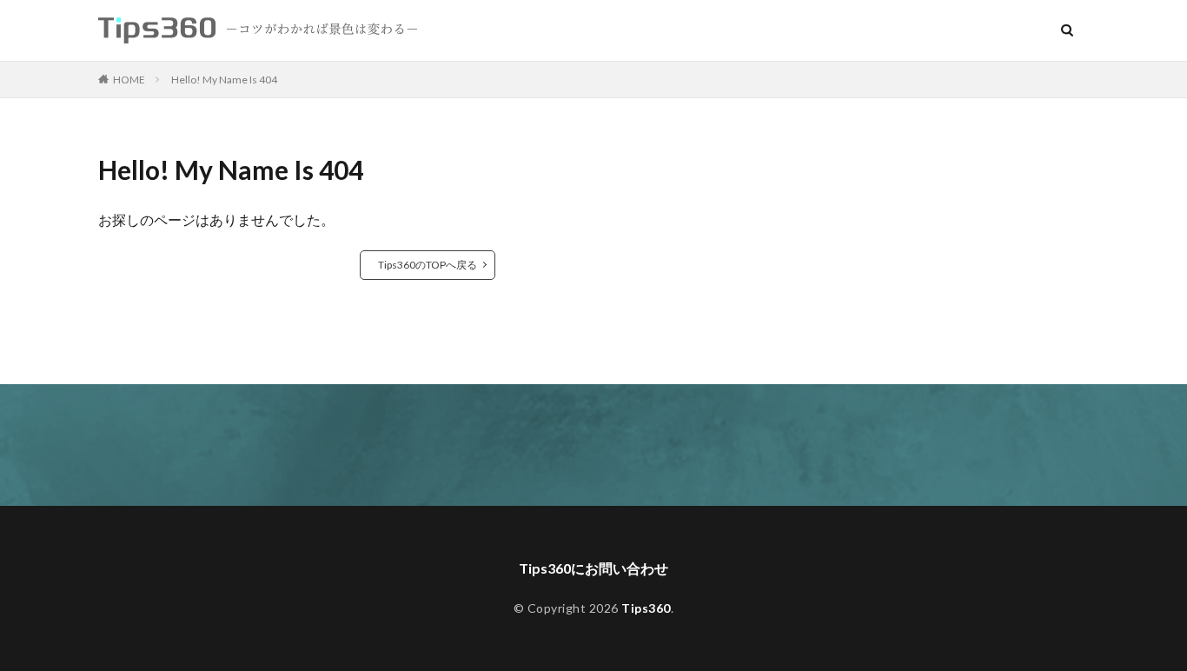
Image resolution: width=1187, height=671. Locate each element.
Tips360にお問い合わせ (593, 568)
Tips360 (646, 608)
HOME (129, 79)
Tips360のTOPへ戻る (427, 264)
